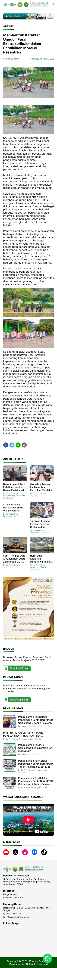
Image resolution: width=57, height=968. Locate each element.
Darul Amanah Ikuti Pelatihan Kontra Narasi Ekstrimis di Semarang (14, 487)
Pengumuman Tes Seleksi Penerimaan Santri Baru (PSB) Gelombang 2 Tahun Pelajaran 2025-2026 (35, 781)
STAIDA (43, 567)
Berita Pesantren (10, 493)
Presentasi (7, 516)
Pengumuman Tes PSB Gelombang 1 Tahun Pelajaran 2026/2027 (35, 747)
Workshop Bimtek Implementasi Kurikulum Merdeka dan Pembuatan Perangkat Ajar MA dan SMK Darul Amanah (41, 487)
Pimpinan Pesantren (13, 897)
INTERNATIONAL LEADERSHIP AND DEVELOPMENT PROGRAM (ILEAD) (23, 734)
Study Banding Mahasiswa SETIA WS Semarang (13, 507)
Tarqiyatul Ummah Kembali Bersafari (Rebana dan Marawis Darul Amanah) (40, 524)
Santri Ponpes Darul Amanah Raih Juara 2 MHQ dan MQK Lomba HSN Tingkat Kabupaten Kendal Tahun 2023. (14, 558)
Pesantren (20, 496)
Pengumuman (9, 496)
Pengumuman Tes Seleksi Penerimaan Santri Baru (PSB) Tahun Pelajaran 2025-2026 (35, 763)
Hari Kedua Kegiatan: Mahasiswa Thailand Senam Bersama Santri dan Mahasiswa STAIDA (42, 558)
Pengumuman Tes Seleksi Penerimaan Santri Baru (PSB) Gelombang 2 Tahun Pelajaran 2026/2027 (35, 719)
